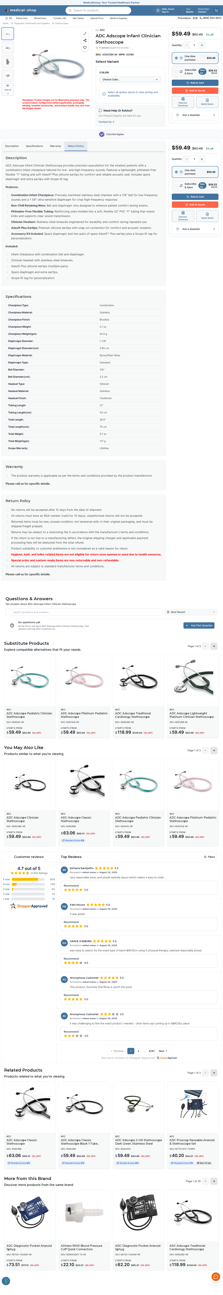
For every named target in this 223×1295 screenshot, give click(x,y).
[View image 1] (7, 33)
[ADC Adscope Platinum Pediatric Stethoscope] (84, 677)
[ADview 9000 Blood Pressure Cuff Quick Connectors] (84, 1212)
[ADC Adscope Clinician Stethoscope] (30, 781)
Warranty (55, 145)
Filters (211, 856)
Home (6, 23)
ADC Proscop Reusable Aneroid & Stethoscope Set (192, 1142)
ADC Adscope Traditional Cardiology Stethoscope (133, 715)
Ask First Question (201, 625)
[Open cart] (216, 10)
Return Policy (76, 145)
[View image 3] (7, 61)
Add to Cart (197, 82)
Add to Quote (197, 90)
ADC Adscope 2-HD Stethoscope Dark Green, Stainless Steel (138, 1142)
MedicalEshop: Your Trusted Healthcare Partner (111, 2)
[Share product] (84, 40)
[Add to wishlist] (84, 47)
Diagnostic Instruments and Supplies (31, 23)
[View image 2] (7, 47)
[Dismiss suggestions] (215, 1258)
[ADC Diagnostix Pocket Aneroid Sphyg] (30, 1212)
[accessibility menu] (5, 1281)
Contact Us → (106, 121)
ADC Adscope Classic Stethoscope (76, 819)
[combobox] (130, 79)
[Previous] (28, 62)
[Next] (85, 62)
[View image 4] (7, 75)
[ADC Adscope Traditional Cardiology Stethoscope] (138, 677)
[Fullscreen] (84, 33)
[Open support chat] (216, 1276)
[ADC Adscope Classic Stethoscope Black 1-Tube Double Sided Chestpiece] (84, 1104)
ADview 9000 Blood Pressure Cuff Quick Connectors (81, 1247)
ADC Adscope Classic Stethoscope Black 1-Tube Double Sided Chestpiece (79, 1144)
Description (12, 145)
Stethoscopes (61, 23)
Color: (104, 72)
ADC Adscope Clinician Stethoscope (22, 819)
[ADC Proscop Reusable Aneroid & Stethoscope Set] (193, 1104)
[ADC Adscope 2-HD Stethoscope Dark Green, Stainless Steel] (138, 1104)
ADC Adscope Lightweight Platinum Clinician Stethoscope (192, 715)
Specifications (34, 145)
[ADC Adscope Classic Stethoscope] (84, 781)
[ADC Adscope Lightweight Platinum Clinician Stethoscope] (193, 677)
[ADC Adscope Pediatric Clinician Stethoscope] (30, 677)
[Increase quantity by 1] (201, 45)
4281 (152, 1050)
